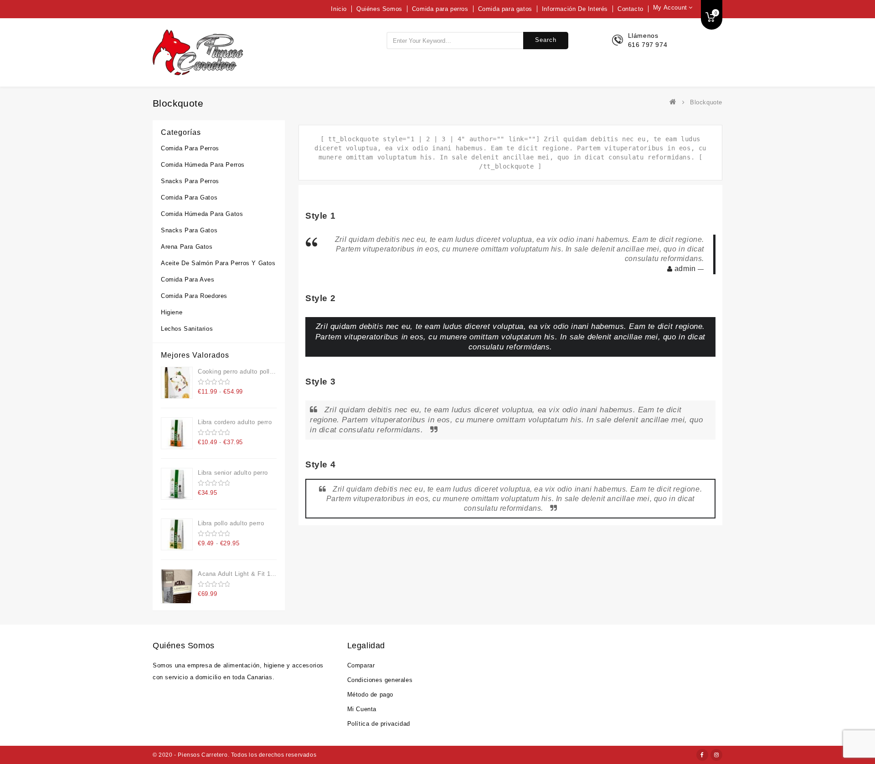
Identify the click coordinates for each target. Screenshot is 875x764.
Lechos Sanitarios (187, 328)
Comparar (361, 665)
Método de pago (370, 694)
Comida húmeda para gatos (202, 213)
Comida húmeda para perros (203, 164)
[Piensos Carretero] (674, 102)
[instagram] (716, 755)
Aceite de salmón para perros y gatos (218, 263)
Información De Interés (575, 8)
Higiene (171, 312)
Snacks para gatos (189, 230)
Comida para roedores (194, 295)
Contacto (630, 8)
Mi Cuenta (361, 709)
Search (545, 39)
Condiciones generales (380, 680)
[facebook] (702, 755)
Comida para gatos (505, 8)
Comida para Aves (188, 279)
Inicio (339, 8)
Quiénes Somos (379, 8)
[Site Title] (198, 52)
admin (684, 268)
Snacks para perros (190, 181)
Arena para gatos (187, 246)
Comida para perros (440, 8)
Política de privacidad (378, 723)
